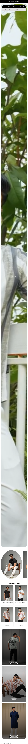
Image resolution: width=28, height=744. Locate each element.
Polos (13, 9)
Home (6, 9)
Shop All (14, 276)
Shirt (10, 9)
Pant (22, 9)
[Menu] (4, 6)
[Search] (21, 6)
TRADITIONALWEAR (14, 736)
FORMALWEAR (14, 699)
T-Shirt (18, 9)
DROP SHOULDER (14, 662)
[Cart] (23, 6)
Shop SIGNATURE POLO (11, 564)
